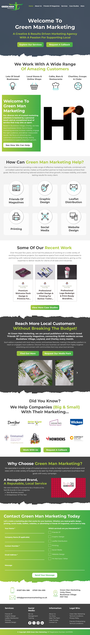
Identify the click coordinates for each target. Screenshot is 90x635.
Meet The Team (54, 618)
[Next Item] (77, 373)
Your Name (9, 528)
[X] (34, 623)
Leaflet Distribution (73, 200)
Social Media (45, 229)
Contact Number (12, 546)
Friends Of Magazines (16, 201)
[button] (59, 44)
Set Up (30, 614)
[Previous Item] (13, 373)
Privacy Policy (74, 618)
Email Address (11, 555)
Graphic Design (44, 200)
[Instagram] (38, 623)
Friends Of (8, 614)
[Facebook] (29, 623)
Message (8, 565)
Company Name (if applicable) (17, 537)
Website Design (73, 229)
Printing (16, 229)
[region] (12, 86)
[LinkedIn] (42, 623)
